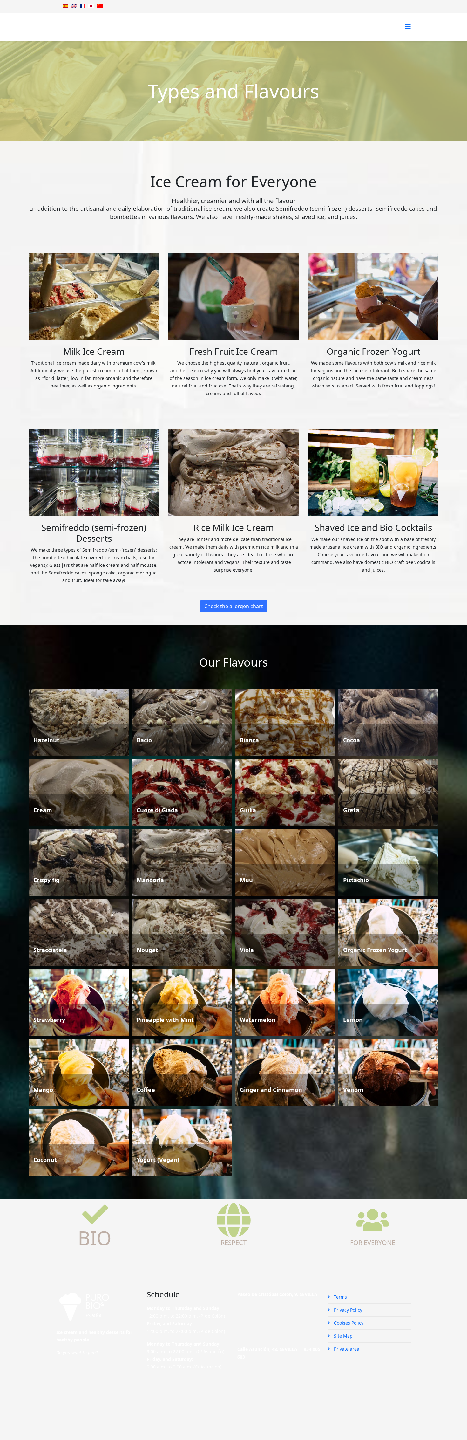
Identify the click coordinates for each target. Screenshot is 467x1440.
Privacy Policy (347, 1310)
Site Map (343, 1336)
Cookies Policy (348, 1323)
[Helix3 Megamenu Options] (408, 26)
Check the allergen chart (233, 606)
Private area (346, 1349)
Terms (340, 1297)
